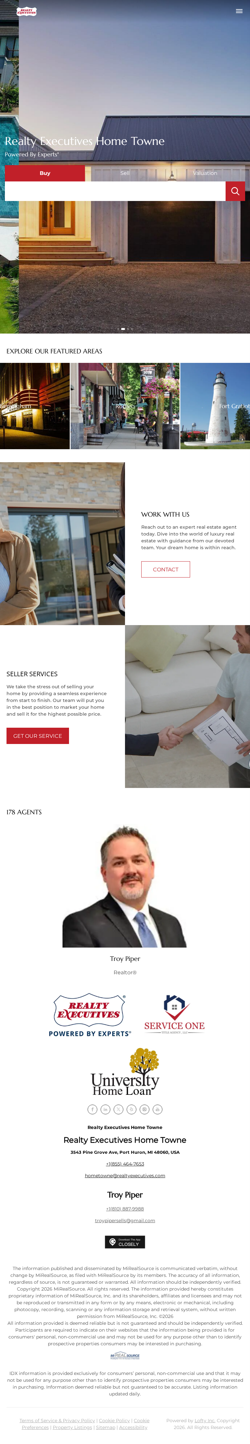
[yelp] (131, 1109)
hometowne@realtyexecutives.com (125, 1176)
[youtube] (157, 1109)
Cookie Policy (114, 1420)
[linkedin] (105, 1109)
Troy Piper (125, 959)
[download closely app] (125, 1242)
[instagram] (144, 1109)
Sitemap (105, 1427)
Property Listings (72, 1427)
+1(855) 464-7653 (125, 1164)
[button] (26, 11)
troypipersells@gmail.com (125, 1220)
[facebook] (92, 1109)
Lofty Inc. (205, 1420)
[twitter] (118, 1109)
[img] (125, 886)
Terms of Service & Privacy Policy (57, 1420)
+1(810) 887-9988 (125, 1209)
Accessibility (133, 1427)
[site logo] (89, 1014)
